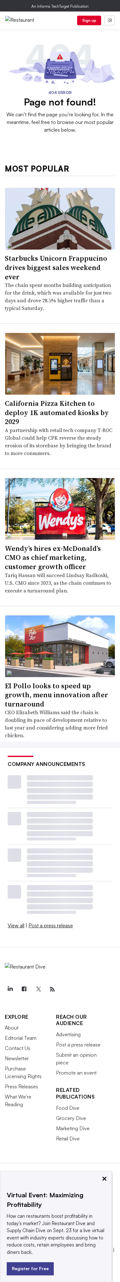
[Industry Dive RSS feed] (52, 989)
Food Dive (67, 1108)
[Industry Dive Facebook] (24, 989)
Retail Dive (68, 1138)
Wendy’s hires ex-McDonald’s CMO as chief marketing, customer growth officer (53, 557)
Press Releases (21, 1086)
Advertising (68, 1034)
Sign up (89, 20)
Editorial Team (20, 1038)
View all (16, 925)
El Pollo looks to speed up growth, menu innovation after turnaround (56, 695)
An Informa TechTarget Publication (60, 6)
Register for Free (30, 1268)
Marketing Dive (73, 1128)
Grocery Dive (71, 1118)
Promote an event (76, 1073)
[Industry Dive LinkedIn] (10, 989)
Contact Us (17, 1048)
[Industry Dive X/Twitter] (38, 989)
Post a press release (50, 925)
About (12, 1027)
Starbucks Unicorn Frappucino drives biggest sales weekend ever (56, 267)
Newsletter (17, 1058)
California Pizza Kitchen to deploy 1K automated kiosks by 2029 (57, 412)
